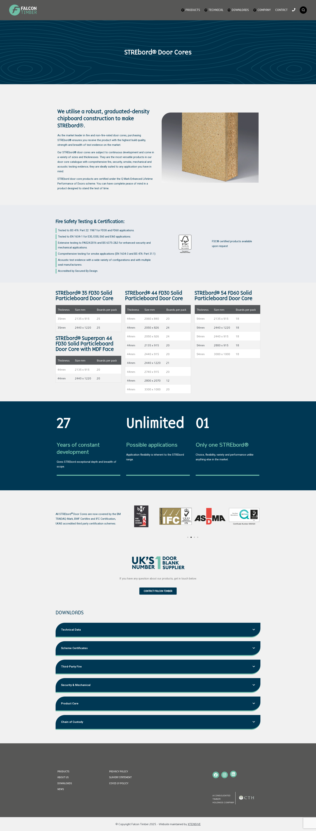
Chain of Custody (72, 722)
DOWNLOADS (64, 783)
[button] (187, 537)
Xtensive (194, 824)
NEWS (60, 789)
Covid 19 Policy (118, 783)
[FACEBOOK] (215, 775)
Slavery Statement (120, 777)
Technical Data (71, 629)
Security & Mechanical (76, 685)
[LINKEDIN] (233, 774)
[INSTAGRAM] (224, 775)
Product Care (69, 703)
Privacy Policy (118, 771)
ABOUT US (63, 777)
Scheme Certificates (74, 648)
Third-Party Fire (71, 666)
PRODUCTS (63, 771)
